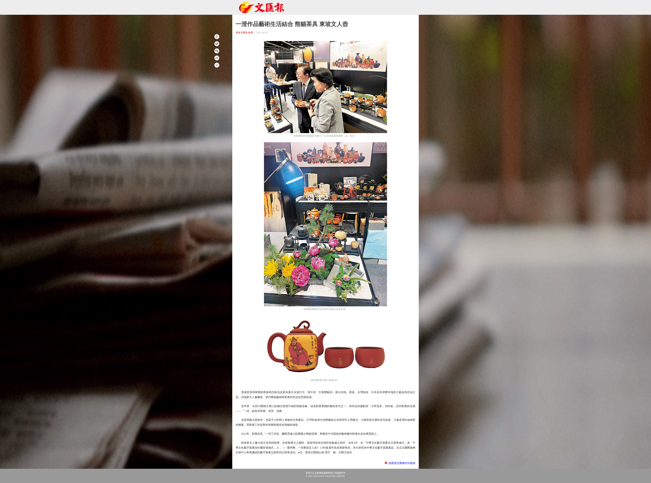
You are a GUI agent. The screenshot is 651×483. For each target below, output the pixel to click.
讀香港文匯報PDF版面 (402, 463)
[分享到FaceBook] (216, 36)
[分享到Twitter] (216, 43)
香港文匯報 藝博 (244, 32)
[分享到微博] (216, 58)
